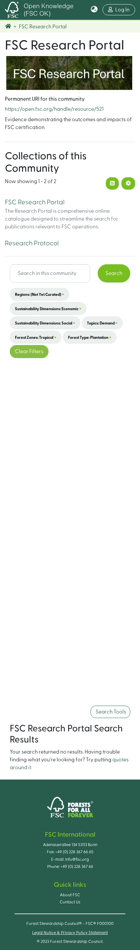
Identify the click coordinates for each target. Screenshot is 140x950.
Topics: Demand (102, 322)
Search (113, 273)
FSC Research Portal (34, 202)
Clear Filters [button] (29, 351)
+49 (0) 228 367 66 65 (74, 852)
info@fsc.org (77, 859)
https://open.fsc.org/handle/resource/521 (54, 109)
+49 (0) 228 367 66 (77, 867)
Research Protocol (32, 243)
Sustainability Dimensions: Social (45, 322)
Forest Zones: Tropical (35, 337)
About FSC (70, 895)
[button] (94, 10)
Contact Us (70, 902)
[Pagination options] (128, 183)
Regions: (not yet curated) (39, 294)
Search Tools (110, 711)
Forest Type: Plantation (89, 337)
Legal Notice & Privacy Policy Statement (70, 933)
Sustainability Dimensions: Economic (48, 308)
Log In (125, 9)
